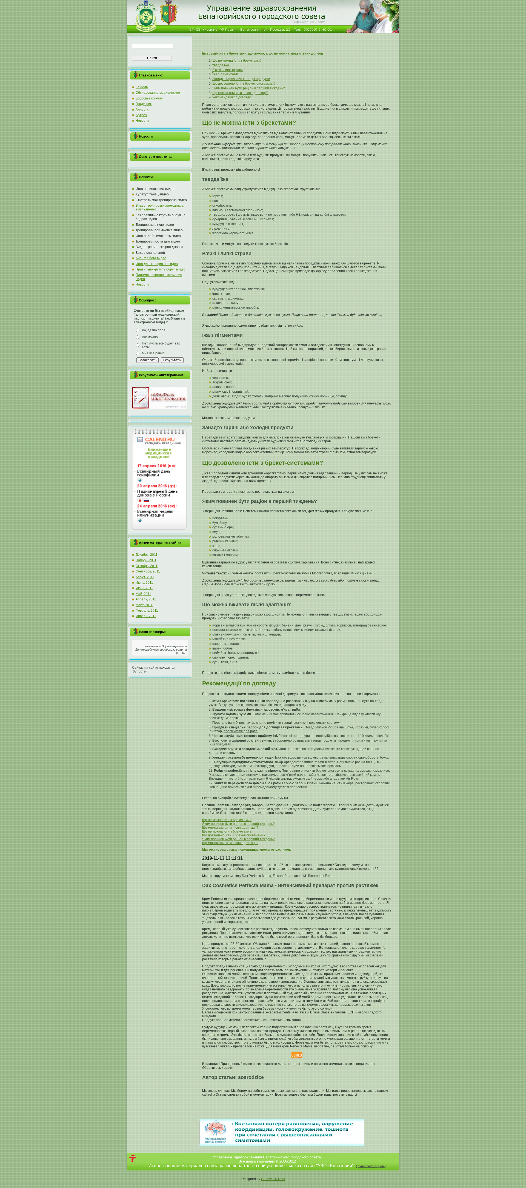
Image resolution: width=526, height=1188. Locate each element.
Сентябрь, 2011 (148, 571)
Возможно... (151, 337)
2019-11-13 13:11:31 (222, 858)
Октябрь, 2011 (147, 566)
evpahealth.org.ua (371, 1166)
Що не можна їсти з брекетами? (237, 60)
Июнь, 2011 (144, 588)
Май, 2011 (143, 594)
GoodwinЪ (269, 1179)
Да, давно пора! (154, 330)
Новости (142, 120)
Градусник (143, 104)
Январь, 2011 (146, 616)
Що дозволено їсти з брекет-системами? (244, 84)
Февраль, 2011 (147, 610)
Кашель (142, 87)
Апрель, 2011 (146, 599)
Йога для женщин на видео (157, 264)
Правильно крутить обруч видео (160, 269)
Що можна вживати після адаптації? (240, 93)
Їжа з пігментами (225, 74)
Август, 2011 (145, 577)
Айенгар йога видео (151, 258)
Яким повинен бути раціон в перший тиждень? (248, 88)
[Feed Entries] (132, 1158)
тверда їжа (220, 65)
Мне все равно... (154, 353)
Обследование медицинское (158, 93)
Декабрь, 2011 (147, 555)
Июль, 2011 (144, 583)
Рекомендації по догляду (231, 97)
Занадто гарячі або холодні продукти (241, 79)
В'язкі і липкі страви (227, 70)
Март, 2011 (144, 605)
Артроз (141, 115)
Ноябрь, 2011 (146, 560)
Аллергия (143, 110)
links (281, 1179)
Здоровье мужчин (149, 98)
